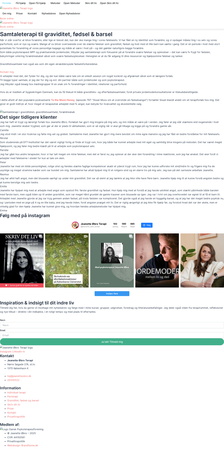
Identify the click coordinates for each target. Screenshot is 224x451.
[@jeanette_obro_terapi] (75, 225)
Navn (2, 320)
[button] (112, 29)
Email (2, 330)
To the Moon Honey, (63, 99)
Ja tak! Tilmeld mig (112, 341)
